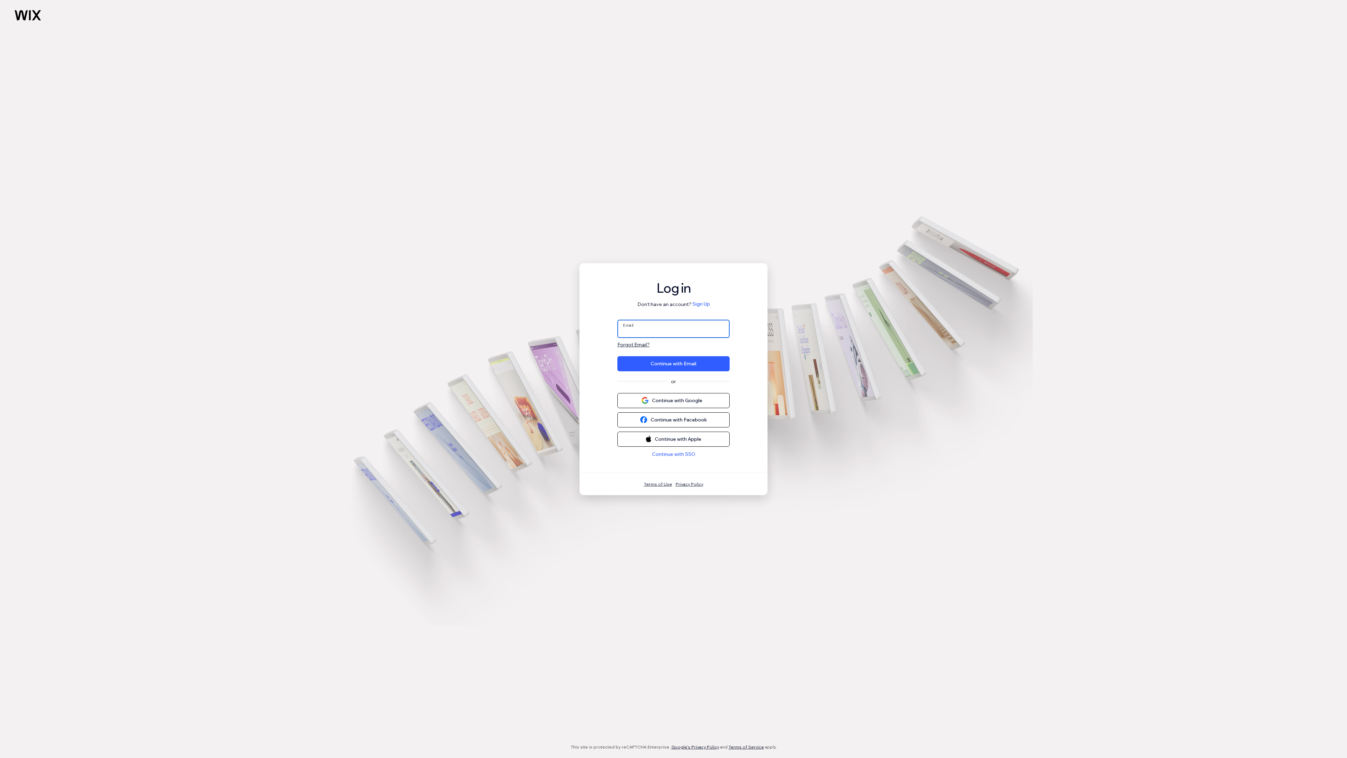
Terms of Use (658, 484)
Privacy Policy (689, 484)
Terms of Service (746, 747)
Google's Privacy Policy (695, 747)
